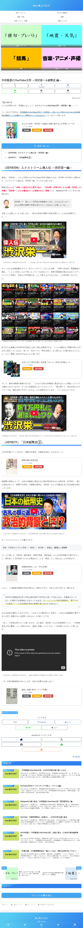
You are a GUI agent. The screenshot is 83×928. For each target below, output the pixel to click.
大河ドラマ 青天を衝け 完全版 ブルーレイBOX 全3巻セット (46, 362)
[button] (41, 91)
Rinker (30, 126)
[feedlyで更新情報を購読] (61, 745)
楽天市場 (48, 130)
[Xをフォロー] (61, 739)
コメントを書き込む (41, 895)
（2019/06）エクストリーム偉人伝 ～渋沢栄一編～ (28, 153)
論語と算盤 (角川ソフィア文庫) (34, 690)
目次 (39, 146)
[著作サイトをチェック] (21, 739)
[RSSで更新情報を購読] (41, 750)
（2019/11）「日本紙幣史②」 (20, 157)
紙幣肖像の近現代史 (30, 460)
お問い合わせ (41, 921)
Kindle (26, 130)
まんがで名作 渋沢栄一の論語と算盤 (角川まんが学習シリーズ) (48, 124)
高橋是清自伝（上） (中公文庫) (34, 567)
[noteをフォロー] (21, 745)
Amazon (37, 130)
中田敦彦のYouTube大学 (10, 712)
